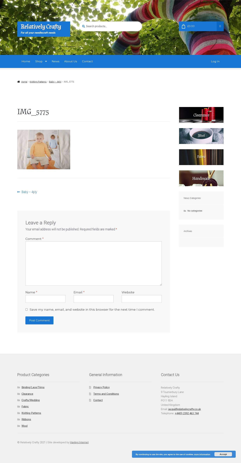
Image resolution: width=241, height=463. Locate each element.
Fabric (25, 406)
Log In (215, 61)
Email (79, 292)
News (55, 61)
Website (128, 292)
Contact (87, 61)
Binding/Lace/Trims (33, 387)
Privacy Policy (101, 387)
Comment (34, 239)
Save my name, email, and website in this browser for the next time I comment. (92, 309)
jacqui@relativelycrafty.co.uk (184, 409)
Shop (39, 61)
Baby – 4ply (55, 81)
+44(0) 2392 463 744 (187, 413)
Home (26, 61)
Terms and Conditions (106, 393)
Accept (223, 454)
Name (31, 292)
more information (202, 454)
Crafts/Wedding (31, 400)
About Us (70, 61)
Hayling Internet (79, 442)
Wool (25, 425)
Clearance (27, 393)
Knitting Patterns (38, 81)
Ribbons (26, 419)
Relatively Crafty (41, 27)
